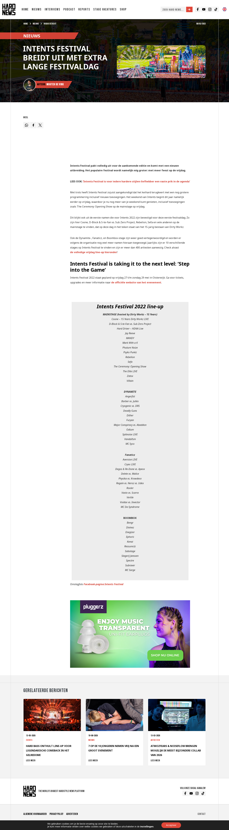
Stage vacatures (105, 9)
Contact (202, 814)
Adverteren (72, 814)
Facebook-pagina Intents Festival (103, 584)
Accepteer (171, 825)
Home (25, 9)
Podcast (69, 9)
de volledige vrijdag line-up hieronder (93, 252)
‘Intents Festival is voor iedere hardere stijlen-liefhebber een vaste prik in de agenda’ (136, 181)
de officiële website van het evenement (136, 282)
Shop (123, 9)
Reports (84, 9)
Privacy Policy (56, 814)
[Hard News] (8, 9)
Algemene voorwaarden (35, 814)
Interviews (52, 9)
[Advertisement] (130, 136)
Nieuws (37, 9)
